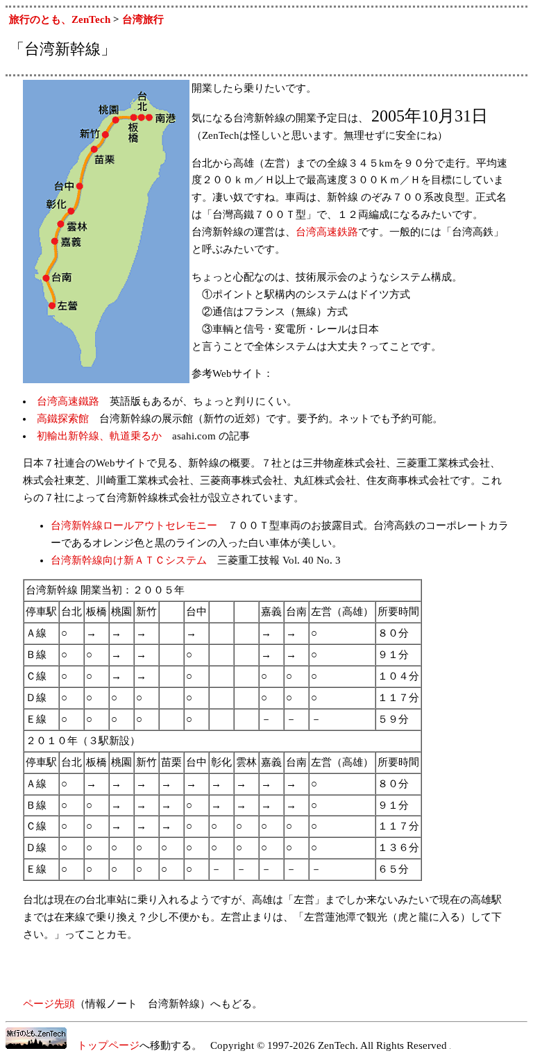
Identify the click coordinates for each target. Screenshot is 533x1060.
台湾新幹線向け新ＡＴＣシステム (129, 560)
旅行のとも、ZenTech (59, 19)
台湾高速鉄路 (327, 231)
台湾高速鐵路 (68, 401)
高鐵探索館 (63, 418)
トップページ (103, 1045)
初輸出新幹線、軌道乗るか (99, 435)
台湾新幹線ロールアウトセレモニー (134, 525)
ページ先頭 (49, 1003)
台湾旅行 (143, 19)
